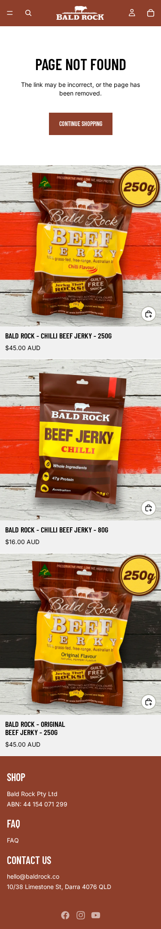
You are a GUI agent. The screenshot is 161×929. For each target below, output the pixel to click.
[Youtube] (96, 915)
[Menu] (10, 13)
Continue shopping (80, 123)
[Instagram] (81, 915)
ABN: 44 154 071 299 (37, 803)
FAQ (13, 840)
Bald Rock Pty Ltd (32, 793)
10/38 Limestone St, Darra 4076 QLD (59, 886)
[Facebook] (65, 915)
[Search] (28, 12)
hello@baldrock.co (33, 876)
